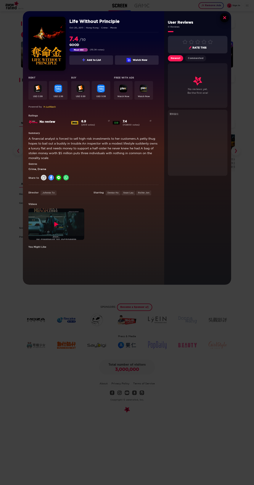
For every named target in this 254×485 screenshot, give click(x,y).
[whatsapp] (66, 178)
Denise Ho (113, 193)
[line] (58, 178)
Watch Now (140, 60)
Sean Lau (128, 193)
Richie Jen (143, 193)
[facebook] (51, 178)
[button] (37, 90)
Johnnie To (48, 193)
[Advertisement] (198, 145)
